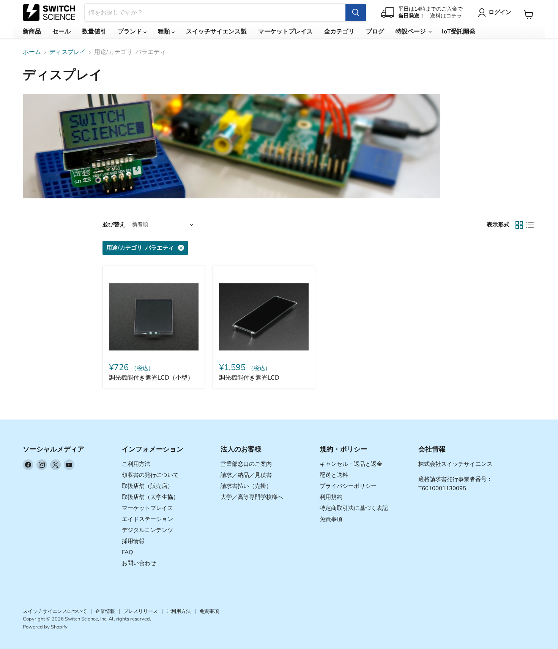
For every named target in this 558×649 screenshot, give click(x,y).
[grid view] (519, 225)
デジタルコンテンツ (147, 530)
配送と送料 (334, 475)
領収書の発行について (150, 475)
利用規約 (331, 497)
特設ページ (411, 31)
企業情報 (105, 611)
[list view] (530, 225)
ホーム (32, 52)
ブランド (130, 31)
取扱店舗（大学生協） (150, 497)
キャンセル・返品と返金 (351, 464)
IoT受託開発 (458, 31)
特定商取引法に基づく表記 (354, 508)
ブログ (375, 31)
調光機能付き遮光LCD (249, 378)
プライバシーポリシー (348, 486)
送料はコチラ (446, 15)
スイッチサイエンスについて (55, 611)
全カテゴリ (339, 31)
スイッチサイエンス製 (216, 31)
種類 (165, 31)
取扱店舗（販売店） (147, 486)
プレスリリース (140, 611)
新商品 (32, 31)
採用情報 (133, 541)
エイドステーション (147, 519)
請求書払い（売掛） (246, 486)
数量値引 (94, 31)
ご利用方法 (136, 464)
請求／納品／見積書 (246, 475)
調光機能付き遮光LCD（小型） (151, 378)
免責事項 (331, 519)
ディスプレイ (67, 52)
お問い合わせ (139, 563)
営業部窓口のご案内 (246, 464)
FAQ (127, 552)
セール (61, 31)
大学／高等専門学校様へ (252, 497)
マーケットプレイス (285, 31)
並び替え (113, 225)
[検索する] (355, 12)
